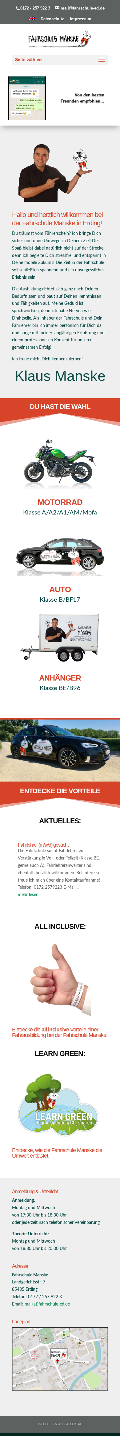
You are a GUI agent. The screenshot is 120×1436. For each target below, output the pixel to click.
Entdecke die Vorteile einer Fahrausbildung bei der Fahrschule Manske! (59, 1032)
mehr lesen (28, 895)
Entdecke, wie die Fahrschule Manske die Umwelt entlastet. (57, 1153)
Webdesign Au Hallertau (60, 1424)
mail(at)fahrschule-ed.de (47, 1304)
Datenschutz (52, 19)
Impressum (80, 19)
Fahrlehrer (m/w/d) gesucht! (43, 845)
